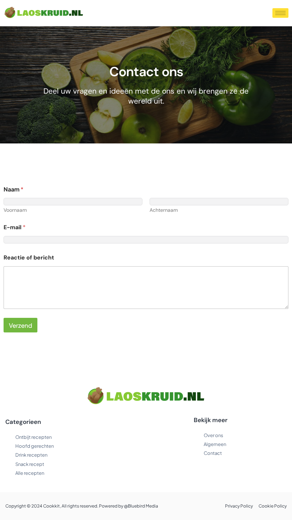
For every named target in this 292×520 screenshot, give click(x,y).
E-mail (15, 227)
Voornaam (15, 210)
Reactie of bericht (29, 257)
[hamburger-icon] (280, 13)
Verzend (20, 325)
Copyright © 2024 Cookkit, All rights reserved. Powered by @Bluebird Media (81, 506)
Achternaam (164, 210)
